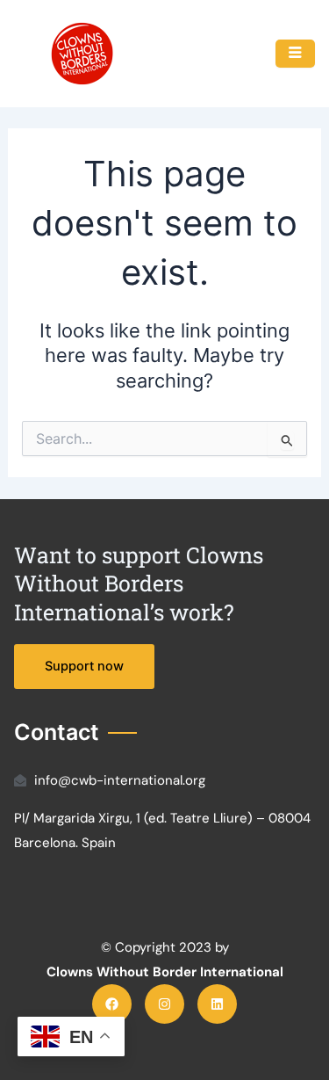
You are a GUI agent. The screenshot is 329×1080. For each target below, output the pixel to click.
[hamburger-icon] (295, 54)
